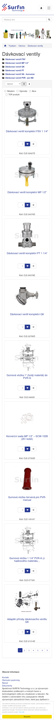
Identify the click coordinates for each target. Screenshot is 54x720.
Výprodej (23, 91)
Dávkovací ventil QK (15, 66)
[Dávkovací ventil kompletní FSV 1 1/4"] (27, 113)
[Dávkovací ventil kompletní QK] (27, 296)
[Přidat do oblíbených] (33, 144)
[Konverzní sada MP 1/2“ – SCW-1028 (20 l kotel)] (27, 418)
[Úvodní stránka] (5, 45)
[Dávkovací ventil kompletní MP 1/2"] (27, 174)
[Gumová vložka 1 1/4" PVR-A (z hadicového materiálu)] (27, 540)
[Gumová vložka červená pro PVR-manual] (27, 479)
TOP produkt (14, 94)
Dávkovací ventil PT (14, 70)
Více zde (21, 712)
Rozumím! (27, 717)
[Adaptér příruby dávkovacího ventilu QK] (27, 601)
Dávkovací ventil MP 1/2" (17, 63)
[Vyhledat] (49, 19)
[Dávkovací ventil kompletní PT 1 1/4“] (27, 235)
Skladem (11, 91)
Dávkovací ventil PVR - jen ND (19, 77)
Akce (34, 91)
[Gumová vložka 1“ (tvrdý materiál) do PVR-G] (27, 357)
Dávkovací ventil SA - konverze (20, 74)
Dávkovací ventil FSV (15, 59)
